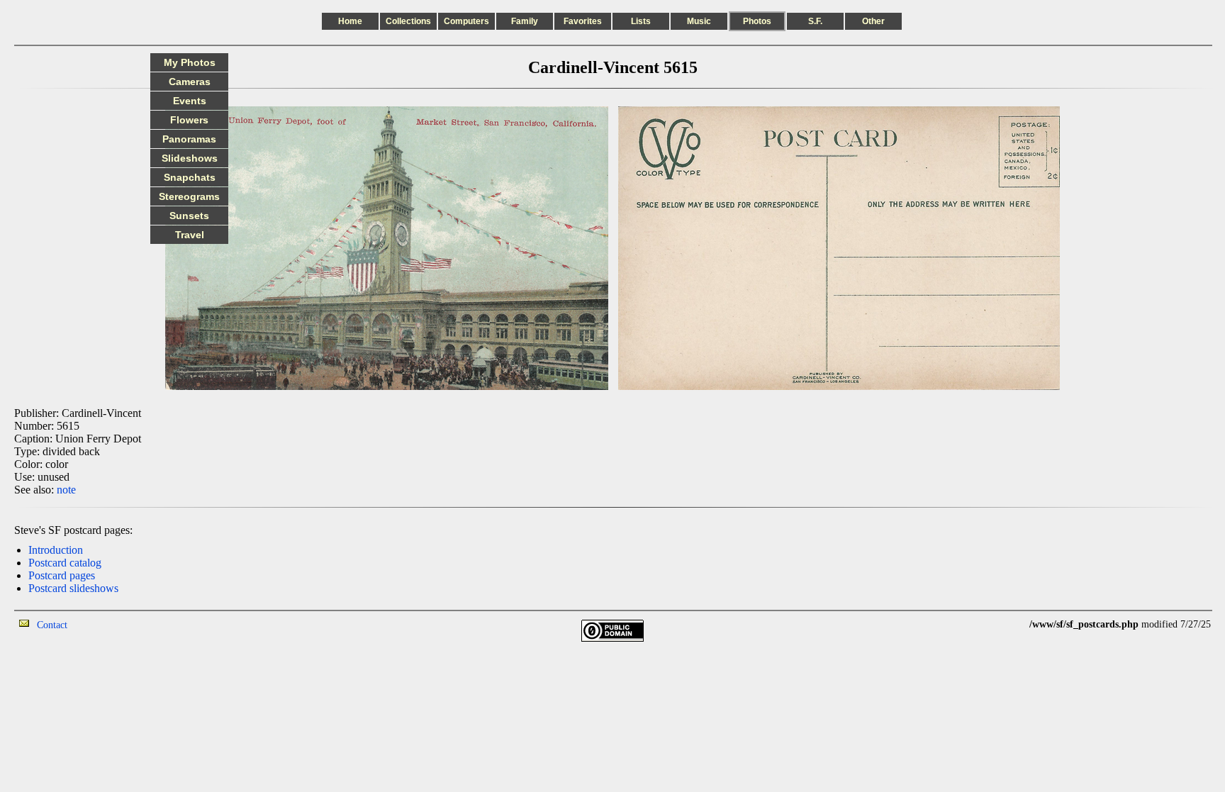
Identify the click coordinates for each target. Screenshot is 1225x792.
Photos (757, 21)
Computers (466, 21)
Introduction (55, 550)
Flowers (189, 120)
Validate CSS (1003, 624)
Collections (408, 21)
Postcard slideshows (73, 588)
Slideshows (190, 158)
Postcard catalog (64, 563)
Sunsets (189, 215)
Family (524, 21)
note (66, 490)
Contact (52, 625)
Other (873, 21)
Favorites (583, 21)
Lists (641, 21)
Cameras (190, 81)
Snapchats (190, 177)
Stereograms (189, 196)
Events (189, 100)
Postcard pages (61, 575)
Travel (189, 234)
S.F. (815, 21)
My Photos (190, 62)
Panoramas (189, 139)
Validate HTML (98, 624)
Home (350, 21)
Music (699, 21)
